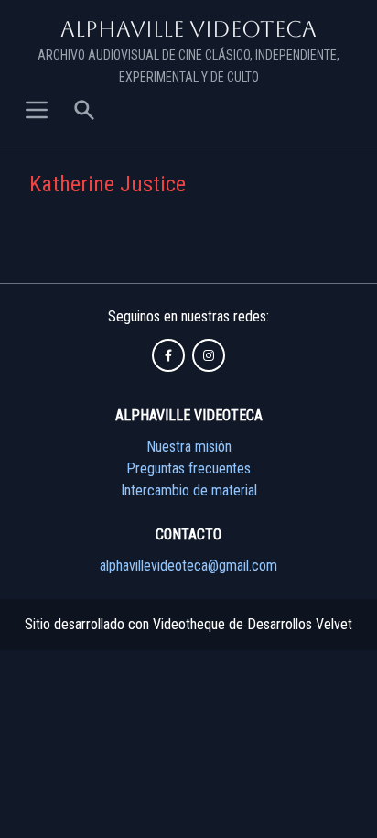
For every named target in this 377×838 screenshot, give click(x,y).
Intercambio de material (189, 490)
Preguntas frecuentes (188, 468)
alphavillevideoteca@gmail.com (188, 565)
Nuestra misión (189, 446)
